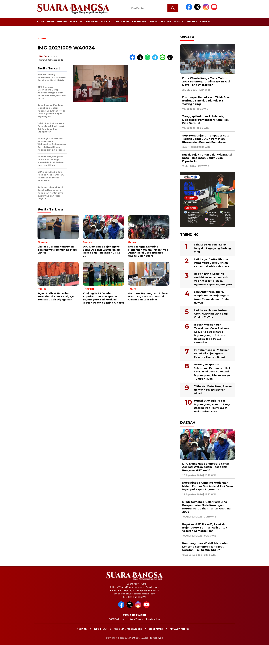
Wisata (179, 21)
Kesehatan (139, 21)
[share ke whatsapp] (148, 59)
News (50, 21)
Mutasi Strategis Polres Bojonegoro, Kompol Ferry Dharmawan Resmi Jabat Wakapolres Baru (212, 406)
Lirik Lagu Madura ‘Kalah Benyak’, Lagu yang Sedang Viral (212, 248)
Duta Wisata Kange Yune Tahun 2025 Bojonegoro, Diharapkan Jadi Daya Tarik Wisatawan (206, 81)
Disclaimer (155, 629)
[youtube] (215, 9)
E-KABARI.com (117, 619)
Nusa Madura (152, 619)
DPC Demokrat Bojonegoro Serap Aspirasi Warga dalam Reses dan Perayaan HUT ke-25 (205, 467)
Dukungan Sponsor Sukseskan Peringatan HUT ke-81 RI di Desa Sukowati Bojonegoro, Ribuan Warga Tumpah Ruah (212, 371)
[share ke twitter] (141, 59)
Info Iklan (100, 629)
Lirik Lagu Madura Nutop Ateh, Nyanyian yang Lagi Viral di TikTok (211, 313)
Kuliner (191, 21)
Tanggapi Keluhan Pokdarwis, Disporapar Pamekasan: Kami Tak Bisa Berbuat (205, 120)
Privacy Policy (179, 629)
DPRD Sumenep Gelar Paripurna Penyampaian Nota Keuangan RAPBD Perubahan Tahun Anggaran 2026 (207, 507)
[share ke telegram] (156, 59)
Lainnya (205, 21)
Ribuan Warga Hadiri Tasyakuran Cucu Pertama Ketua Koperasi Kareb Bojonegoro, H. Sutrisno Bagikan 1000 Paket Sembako (211, 333)
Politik (106, 21)
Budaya (166, 21)
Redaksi (82, 629)
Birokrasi (76, 21)
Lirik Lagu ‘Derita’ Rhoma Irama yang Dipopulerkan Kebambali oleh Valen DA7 (211, 263)
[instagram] (206, 9)
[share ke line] (163, 59)
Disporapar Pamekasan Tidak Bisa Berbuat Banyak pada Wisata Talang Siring (205, 101)
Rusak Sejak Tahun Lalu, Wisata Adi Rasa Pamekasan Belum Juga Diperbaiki (207, 158)
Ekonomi (92, 21)
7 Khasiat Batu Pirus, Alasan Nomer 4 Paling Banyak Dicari (213, 390)
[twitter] (198, 9)
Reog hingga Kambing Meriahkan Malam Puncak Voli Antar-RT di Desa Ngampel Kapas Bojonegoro (213, 279)
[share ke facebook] (133, 59)
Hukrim (62, 21)
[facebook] (189, 9)
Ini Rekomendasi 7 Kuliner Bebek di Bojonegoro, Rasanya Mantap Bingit (211, 353)
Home (40, 21)
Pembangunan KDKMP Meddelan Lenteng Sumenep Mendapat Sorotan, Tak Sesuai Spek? (205, 547)
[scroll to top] (258, 639)
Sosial (154, 21)
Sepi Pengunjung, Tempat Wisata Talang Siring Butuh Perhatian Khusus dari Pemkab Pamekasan (205, 139)
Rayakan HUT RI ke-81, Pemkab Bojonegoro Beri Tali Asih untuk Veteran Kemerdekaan (204, 528)
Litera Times (135, 619)
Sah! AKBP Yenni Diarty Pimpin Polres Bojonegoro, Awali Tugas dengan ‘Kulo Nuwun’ (212, 297)
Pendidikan (121, 21)
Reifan (43, 56)
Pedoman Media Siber (128, 629)
